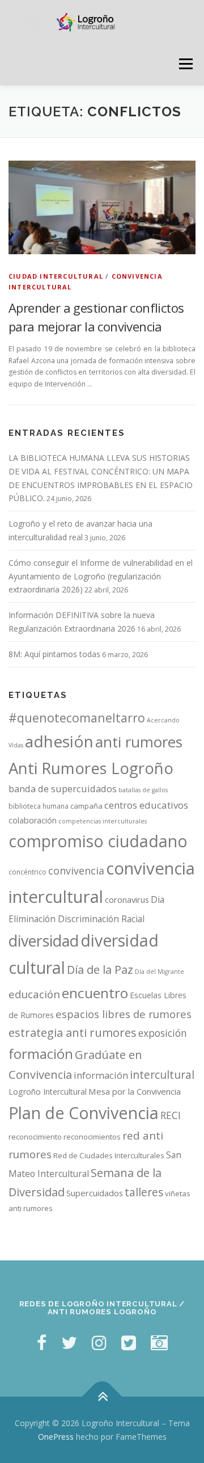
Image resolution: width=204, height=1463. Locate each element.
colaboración (32, 820)
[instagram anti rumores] (159, 1342)
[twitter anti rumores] (128, 1342)
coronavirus (127, 899)
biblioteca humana (38, 806)
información (101, 1075)
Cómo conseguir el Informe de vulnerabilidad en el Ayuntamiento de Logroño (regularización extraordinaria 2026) (100, 576)
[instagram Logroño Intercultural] (99, 1342)
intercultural (162, 1074)
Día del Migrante (159, 972)
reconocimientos (92, 1137)
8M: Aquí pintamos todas (54, 654)
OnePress (56, 1436)
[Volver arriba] (102, 1396)
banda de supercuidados (62, 789)
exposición (162, 1033)
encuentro (95, 992)
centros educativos (146, 805)
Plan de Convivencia (83, 1113)
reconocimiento (35, 1137)
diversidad (43, 940)
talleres (144, 1192)
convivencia (76, 870)
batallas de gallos (143, 790)
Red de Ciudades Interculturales (108, 1155)
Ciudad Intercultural (55, 276)
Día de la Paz (100, 969)
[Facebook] (41, 1342)
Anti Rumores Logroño (90, 768)
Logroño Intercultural (47, 1091)
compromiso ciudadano (98, 841)
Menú (185, 64)
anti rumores (138, 742)
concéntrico (27, 872)
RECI (170, 1115)
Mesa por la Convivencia (134, 1091)
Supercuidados (94, 1193)
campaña (86, 806)
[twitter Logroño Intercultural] (69, 1342)
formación (40, 1053)
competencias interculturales (102, 821)
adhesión (59, 741)
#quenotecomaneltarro (76, 717)
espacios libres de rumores (124, 1014)
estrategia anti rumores (72, 1032)
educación (34, 994)
